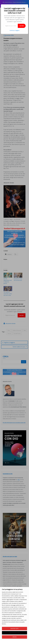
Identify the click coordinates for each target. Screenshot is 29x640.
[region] (14, 613)
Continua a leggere (14, 30)
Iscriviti (22, 26)
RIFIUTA (14, 637)
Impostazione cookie (14, 632)
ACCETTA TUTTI (14, 628)
